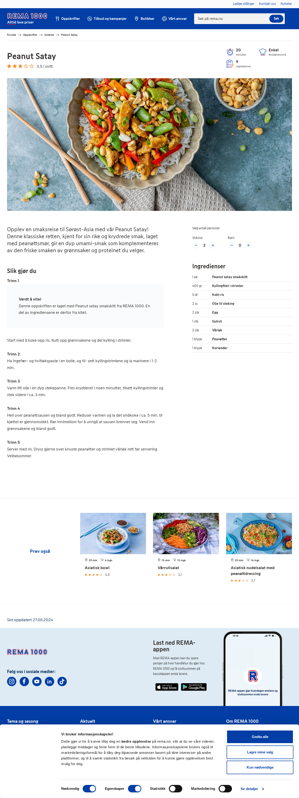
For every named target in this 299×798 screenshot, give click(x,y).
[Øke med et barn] (248, 245)
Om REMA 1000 (242, 721)
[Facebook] (24, 681)
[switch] (134, 788)
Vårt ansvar (164, 721)
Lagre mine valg (260, 752)
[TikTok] (62, 681)
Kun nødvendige (260, 767)
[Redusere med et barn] (231, 245)
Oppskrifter (30, 34)
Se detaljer (249, 789)
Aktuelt (87, 721)
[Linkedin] (49, 681)
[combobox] (239, 18)
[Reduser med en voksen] (196, 245)
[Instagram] (11, 681)
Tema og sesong (22, 721)
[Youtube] (37, 681)
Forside (11, 34)
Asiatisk (49, 34)
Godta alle (260, 737)
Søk (276, 19)
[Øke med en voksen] (213, 245)
